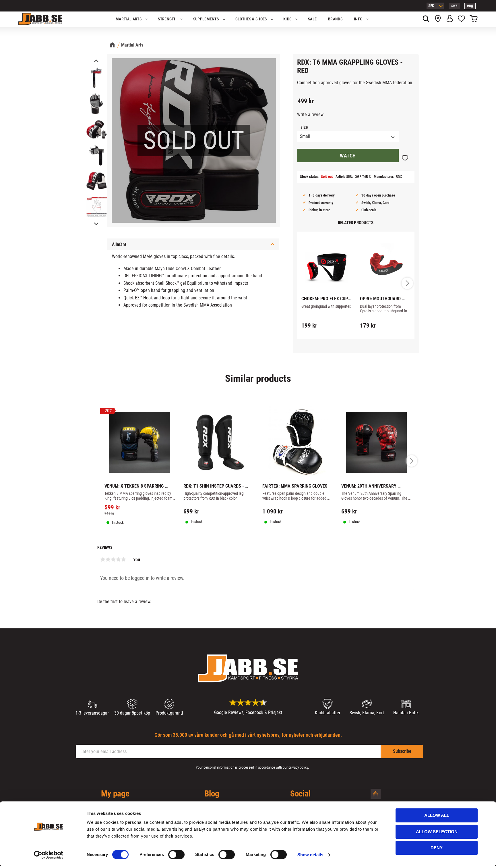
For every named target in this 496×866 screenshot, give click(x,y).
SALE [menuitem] (312, 19)
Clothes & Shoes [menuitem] (251, 19)
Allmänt (119, 244)
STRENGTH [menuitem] (167, 19)
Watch (348, 156)
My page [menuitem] (115, 793)
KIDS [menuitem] (287, 19)
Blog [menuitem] (211, 793)
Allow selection (437, 831)
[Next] (96, 223)
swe (454, 5)
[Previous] (96, 61)
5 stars (123, 559)
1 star (102, 559)
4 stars (118, 559)
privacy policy (298, 767)
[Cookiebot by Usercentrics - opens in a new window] (49, 854)
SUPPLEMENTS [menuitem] (206, 19)
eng (470, 5)
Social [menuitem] (300, 793)
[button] (461, 19)
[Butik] (437, 19)
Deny (437, 847)
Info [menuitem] (358, 19)
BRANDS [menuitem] (335, 19)
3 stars (113, 559)
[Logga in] (449, 19)
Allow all (436, 815)
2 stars (108, 559)
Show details (310, 854)
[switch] (176, 854)
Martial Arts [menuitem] (129, 19)
